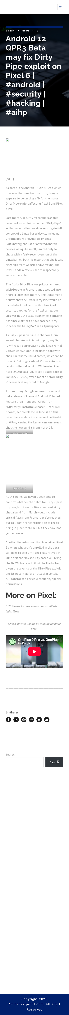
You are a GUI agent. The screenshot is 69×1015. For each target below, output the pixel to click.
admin (10, 30)
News (26, 30)
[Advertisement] (34, 822)
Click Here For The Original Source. (30, 674)
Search (10, 754)
